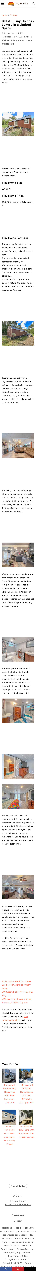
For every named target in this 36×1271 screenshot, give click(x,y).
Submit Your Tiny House (18, 1204)
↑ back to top (18, 1186)
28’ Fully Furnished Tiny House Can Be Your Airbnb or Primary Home (16, 985)
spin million (10, 1231)
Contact (18, 1221)
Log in (32, 1266)
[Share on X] (30, 1269)
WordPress (20, 1266)
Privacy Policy (18, 1201)
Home (4, 15)
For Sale (13, 15)
